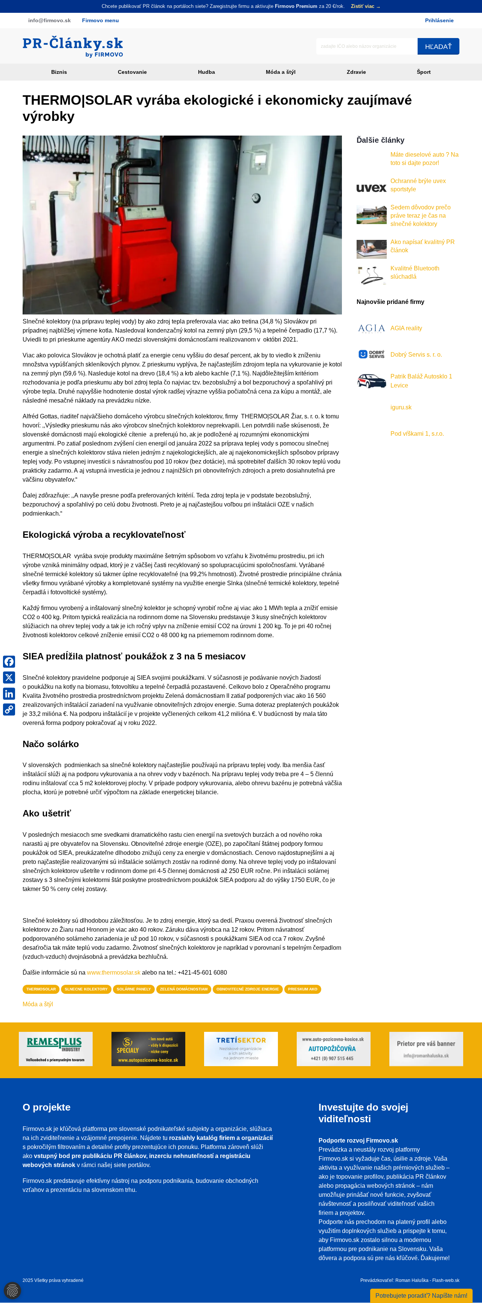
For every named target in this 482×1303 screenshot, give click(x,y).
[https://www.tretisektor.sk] (241, 1050)
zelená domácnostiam (183, 989)
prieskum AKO (302, 989)
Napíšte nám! (421, 1295)
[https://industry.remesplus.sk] (56, 1050)
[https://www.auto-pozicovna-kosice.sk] (334, 1050)
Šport (424, 72)
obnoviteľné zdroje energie (248, 989)
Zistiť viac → (366, 6)
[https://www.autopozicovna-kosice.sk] (148, 1050)
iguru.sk (401, 407)
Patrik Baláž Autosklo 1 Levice (421, 380)
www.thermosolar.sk (113, 972)
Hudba (206, 72)
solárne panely (134, 989)
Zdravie (356, 72)
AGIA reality (406, 328)
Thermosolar (41, 989)
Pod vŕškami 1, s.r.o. (417, 433)
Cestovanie (132, 72)
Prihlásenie (439, 20)
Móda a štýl (281, 72)
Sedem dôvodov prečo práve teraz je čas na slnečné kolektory (420, 215)
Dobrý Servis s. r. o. (416, 354)
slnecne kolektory (86, 989)
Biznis (59, 72)
